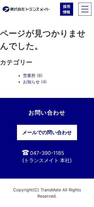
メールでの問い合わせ (47, 132)
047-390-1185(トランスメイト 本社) (47, 157)
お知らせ (31, 81)
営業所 (29, 75)
